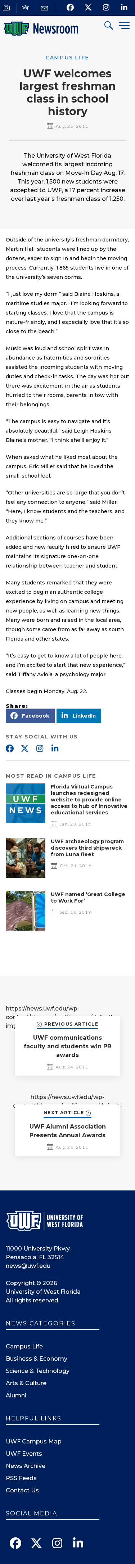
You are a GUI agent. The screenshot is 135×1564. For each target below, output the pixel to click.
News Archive (25, 1466)
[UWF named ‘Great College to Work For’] (25, 928)
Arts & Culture (26, 1383)
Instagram (39, 749)
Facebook (9, 749)
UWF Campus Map (34, 1441)
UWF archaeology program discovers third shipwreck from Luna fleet (87, 848)
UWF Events (24, 1453)
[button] (30, 716)
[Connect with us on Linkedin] (124, 7)
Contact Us (22, 1490)
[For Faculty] (26, 8)
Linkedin (54, 749)
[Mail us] (45, 8)
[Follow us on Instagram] (106, 7)
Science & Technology (37, 1371)
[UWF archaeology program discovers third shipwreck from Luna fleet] (25, 875)
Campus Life (24, 1346)
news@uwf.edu (28, 1265)
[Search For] (109, 26)
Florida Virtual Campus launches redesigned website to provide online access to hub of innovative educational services (89, 799)
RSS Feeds (21, 1478)
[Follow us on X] (88, 7)
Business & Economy (36, 1358)
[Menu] (124, 25)
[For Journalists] (7, 8)
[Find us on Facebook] (70, 7)
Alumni (16, 1395)
